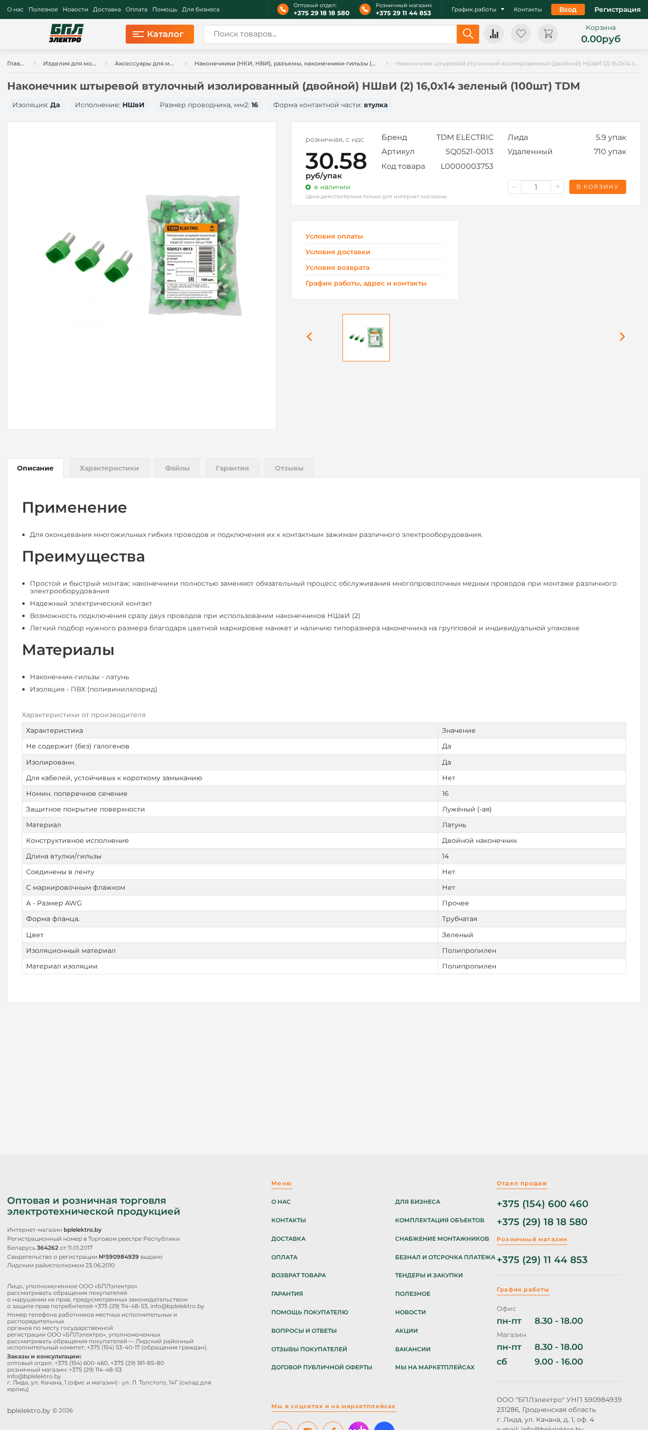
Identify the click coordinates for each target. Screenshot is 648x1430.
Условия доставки (337, 252)
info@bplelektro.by (177, 1306)
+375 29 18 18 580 (322, 13)
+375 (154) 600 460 (542, 1204)
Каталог (165, 34)
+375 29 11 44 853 (403, 13)
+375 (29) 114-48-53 (121, 1306)
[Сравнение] (494, 34)
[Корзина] (548, 34)
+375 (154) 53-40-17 (113, 1347)
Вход (568, 9)
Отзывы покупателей (309, 1349)
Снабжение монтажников (442, 1239)
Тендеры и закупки (429, 1275)
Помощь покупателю (309, 1312)
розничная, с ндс (334, 139)
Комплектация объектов (439, 1220)
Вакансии (413, 1349)
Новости (75, 9)
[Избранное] (521, 34)
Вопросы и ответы (304, 1331)
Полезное (43, 9)
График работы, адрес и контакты (366, 283)
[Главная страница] (66, 34)
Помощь (164, 9)
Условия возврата (337, 268)
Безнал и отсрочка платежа (445, 1257)
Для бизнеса (201, 9)
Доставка (107, 9)
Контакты (528, 9)
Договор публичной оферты (321, 1367)
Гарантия (287, 1294)
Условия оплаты (334, 236)
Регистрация (617, 9)
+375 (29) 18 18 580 (542, 1222)
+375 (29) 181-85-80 (137, 1362)
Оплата (137, 9)
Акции (406, 1331)
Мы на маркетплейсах (434, 1367)
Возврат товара (298, 1275)
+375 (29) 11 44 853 (542, 1260)
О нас (15, 9)
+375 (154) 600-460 (81, 1362)
